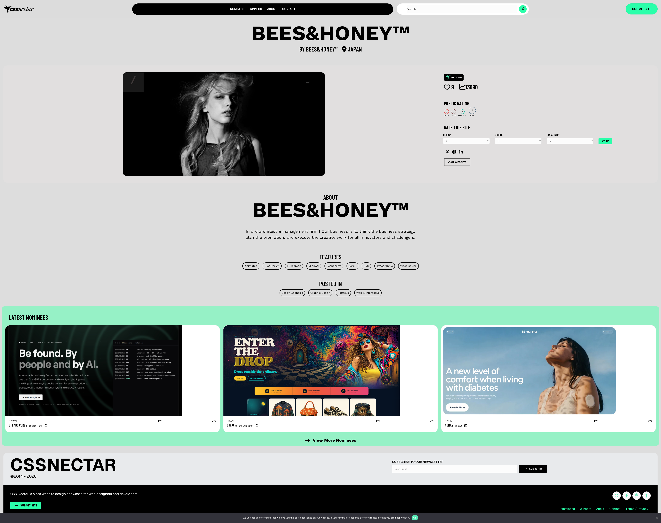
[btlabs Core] (93, 327)
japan (354, 49)
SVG (366, 266)
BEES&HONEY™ (322, 49)
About (600, 509)
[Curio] (311, 327)
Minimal (313, 266)
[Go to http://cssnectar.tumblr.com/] (646, 495)
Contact (615, 509)
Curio (230, 425)
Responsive (334, 266)
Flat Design (272, 266)
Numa (448, 425)
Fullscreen (294, 266)
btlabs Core (17, 425)
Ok (414, 517)
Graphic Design (320, 292)
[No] (656, 518)
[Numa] (529, 327)
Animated (250, 266)
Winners (585, 509)
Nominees (568, 509)
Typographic (384, 266)
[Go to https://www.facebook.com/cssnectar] (626, 495)
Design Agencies (292, 292)
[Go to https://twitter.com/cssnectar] (616, 495)
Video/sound (408, 266)
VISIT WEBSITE (457, 162)
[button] (523, 9)
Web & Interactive (368, 292)
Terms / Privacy (637, 509)
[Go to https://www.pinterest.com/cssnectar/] (636, 495)
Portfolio (343, 292)
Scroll (352, 266)
